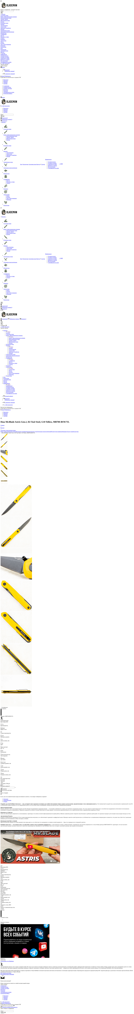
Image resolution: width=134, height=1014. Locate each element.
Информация (9, 386)
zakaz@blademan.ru (6, 76)
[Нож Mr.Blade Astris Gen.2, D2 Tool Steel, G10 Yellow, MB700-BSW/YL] (16, 515)
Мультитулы (54, 431)
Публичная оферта (5, 993)
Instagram (5, 81)
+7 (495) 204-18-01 (5, 63)
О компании (3, 985)
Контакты (3, 989)
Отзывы (5, 801)
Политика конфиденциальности (9, 1007)
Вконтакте (5, 79)
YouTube (5, 83)
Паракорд (65, 431)
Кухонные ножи (20, 431)
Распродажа (76, 431)
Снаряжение (12, 360)
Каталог (8, 333)
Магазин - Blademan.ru (6, 1009)
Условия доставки (5, 988)
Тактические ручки (32, 431)
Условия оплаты (4, 987)
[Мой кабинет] (1, 304)
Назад (9, 331)
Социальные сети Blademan (7, 961)
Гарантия (3, 990)
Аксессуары (12, 369)
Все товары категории (6, 973)
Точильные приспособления (44, 431)
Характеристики (7, 800)
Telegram (5, 82)
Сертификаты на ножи (6, 992)
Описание (5, 799)
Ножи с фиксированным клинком (17, 338)
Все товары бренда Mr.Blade (7, 974)
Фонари (11, 348)
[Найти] (2, 13)
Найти (2, 1012)
